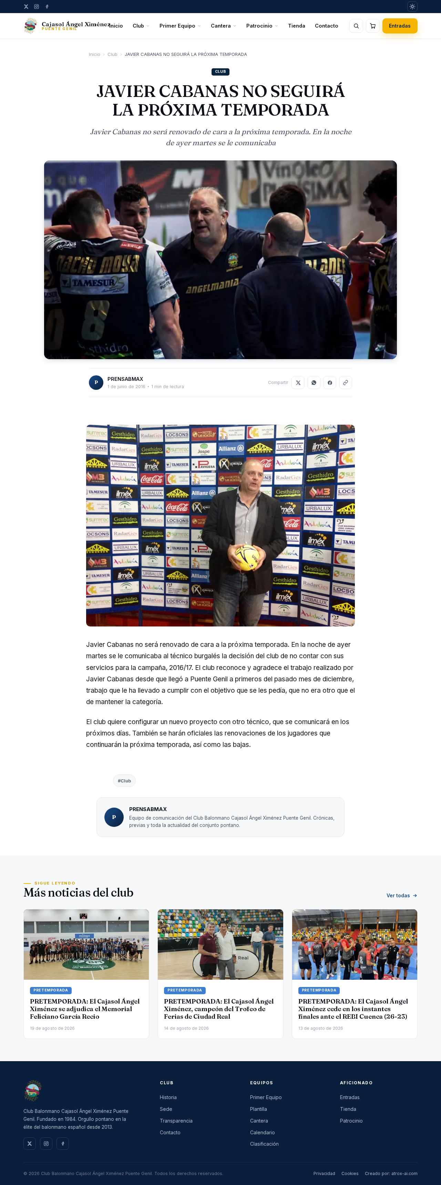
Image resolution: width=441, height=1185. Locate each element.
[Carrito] (373, 26)
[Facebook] (47, 6)
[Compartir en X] (298, 382)
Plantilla (258, 1109)
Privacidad (324, 1173)
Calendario (262, 1132)
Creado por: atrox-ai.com (391, 1173)
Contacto (326, 26)
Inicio (116, 26)
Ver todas (398, 895)
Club (138, 26)
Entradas (400, 26)
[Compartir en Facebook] (329, 382)
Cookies (350, 1173)
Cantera (221, 26)
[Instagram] (36, 6)
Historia (168, 1097)
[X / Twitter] (26, 6)
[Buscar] (356, 26)
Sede (166, 1109)
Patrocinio (259, 26)
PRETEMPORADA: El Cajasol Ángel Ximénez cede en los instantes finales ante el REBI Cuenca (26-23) (353, 1008)
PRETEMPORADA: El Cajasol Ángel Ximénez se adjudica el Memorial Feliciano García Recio (85, 1008)
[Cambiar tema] (412, 6)
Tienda (296, 26)
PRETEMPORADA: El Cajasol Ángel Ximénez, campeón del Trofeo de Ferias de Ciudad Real (219, 1008)
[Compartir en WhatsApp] (313, 382)
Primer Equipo (177, 26)
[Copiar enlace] (345, 382)
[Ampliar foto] (220, 259)
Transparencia (176, 1121)
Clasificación (264, 1144)
